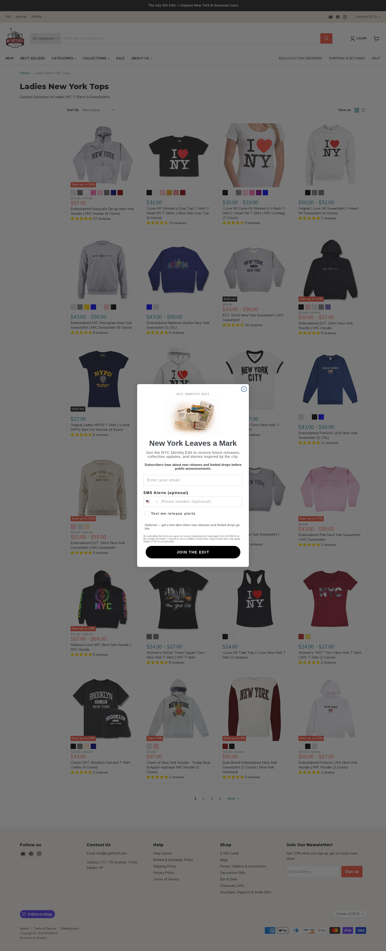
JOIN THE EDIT (193, 552)
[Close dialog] (244, 389)
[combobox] (151, 502)
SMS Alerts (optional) (165, 493)
